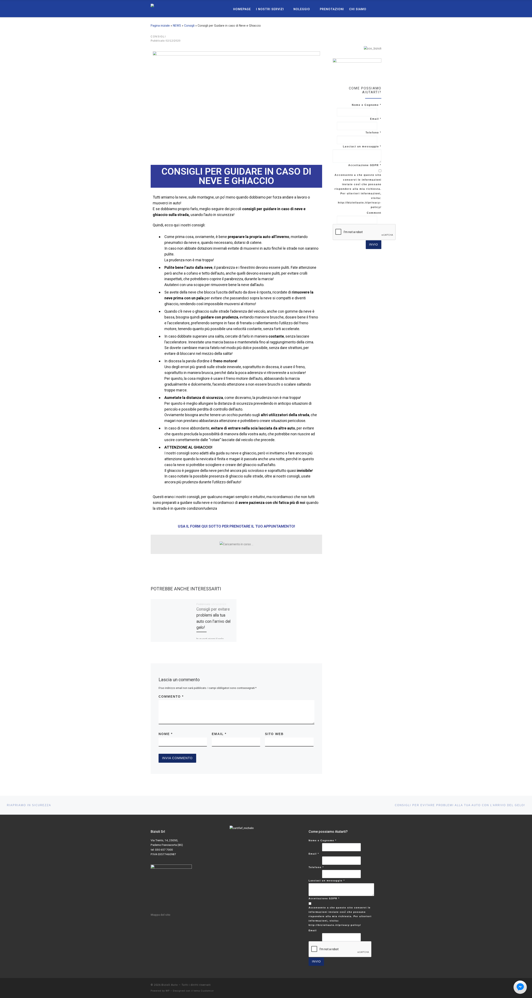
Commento (171, 696)
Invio (373, 244)
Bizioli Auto (169, 984)
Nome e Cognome (366, 105)
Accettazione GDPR (364, 165)
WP (168, 990)
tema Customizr (204, 990)
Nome (166, 734)
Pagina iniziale (160, 25)
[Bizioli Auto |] (176, 8)
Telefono (373, 132)
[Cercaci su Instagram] (379, 37)
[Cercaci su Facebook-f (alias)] (364, 37)
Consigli (189, 25)
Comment (374, 212)
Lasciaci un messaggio (362, 146)
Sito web (274, 734)
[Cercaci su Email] (372, 37)
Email (219, 734)
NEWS (177, 25)
